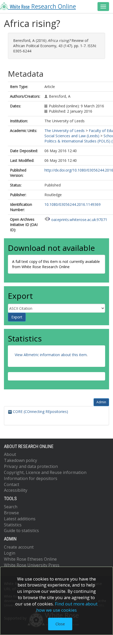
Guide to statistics (21, 530)
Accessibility (15, 490)
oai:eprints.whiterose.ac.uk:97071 (79, 219)
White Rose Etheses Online (30, 559)
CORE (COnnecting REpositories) (40, 411)
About (10, 454)
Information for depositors (30, 478)
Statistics (13, 525)
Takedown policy (20, 460)
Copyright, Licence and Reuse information (45, 472)
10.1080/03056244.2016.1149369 (72, 204)
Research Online (43, 6)
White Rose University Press (31, 565)
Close (60, 623)
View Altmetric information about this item (51, 354)
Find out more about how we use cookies (67, 607)
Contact (11, 484)
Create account (19, 547)
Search (10, 507)
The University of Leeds (64, 130)
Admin (101, 402)
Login (9, 553)
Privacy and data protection (31, 466)
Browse (11, 513)
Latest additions (19, 519)
